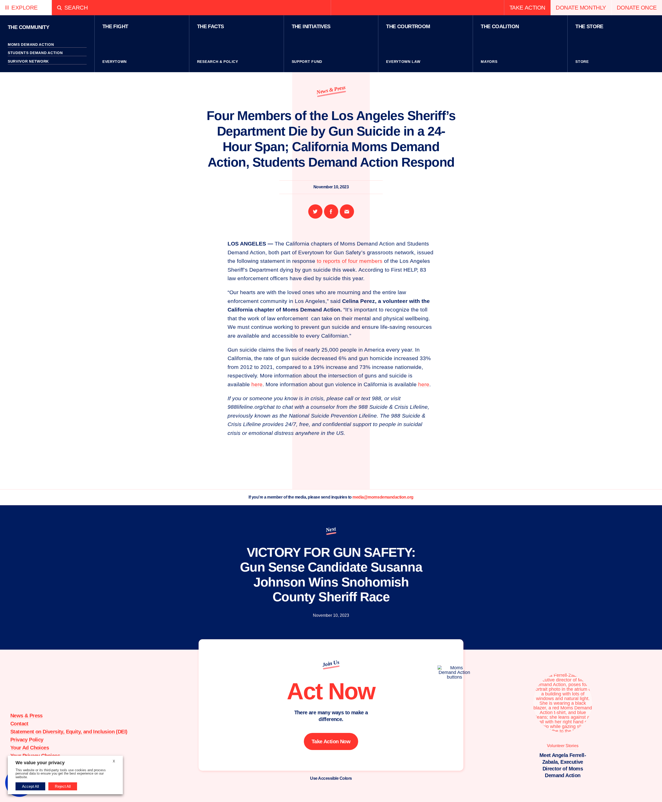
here (256, 384)
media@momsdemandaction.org (382, 497)
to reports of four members (349, 261)
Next (330, 529)
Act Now (331, 691)
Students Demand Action (35, 53)
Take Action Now (331, 741)
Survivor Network (28, 61)
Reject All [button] (63, 786)
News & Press (331, 89)
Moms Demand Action (31, 44)
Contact (19, 723)
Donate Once (637, 7)
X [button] (114, 761)
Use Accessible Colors (331, 778)
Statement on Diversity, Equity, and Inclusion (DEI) (68, 731)
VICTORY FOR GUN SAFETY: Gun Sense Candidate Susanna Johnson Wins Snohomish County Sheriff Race (331, 574)
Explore (24, 7)
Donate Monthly (581, 7)
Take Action (527, 7)
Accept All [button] (30, 786)
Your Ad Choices (29, 748)
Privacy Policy (26, 739)
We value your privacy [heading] (40, 762)
